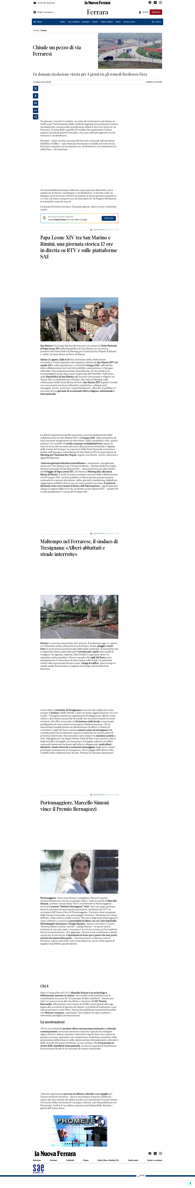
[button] (79, 1130)
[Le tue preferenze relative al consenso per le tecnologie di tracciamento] (190, 1183)
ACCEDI (145, 12)
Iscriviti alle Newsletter (46, 3)
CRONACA (86, 22)
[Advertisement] (60, 102)
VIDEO (118, 22)
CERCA (158, 22)
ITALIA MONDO (74, 22)
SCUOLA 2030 (129, 22)
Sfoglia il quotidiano (45, 12)
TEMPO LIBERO (106, 22)
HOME (62, 22)
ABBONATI (156, 12)
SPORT (95, 22)
